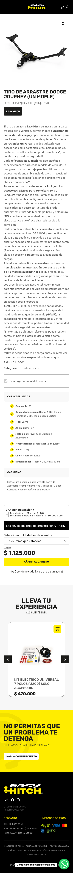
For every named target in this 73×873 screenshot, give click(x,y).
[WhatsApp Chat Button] (64, 864)
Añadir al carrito (36, 561)
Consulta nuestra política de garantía (28, 489)
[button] (63, 24)
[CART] (62, 6)
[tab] (36, 429)
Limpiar (7, 547)
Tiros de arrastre (28, 368)
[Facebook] (12, 800)
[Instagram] (18, 800)
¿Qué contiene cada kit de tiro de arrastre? (36, 571)
